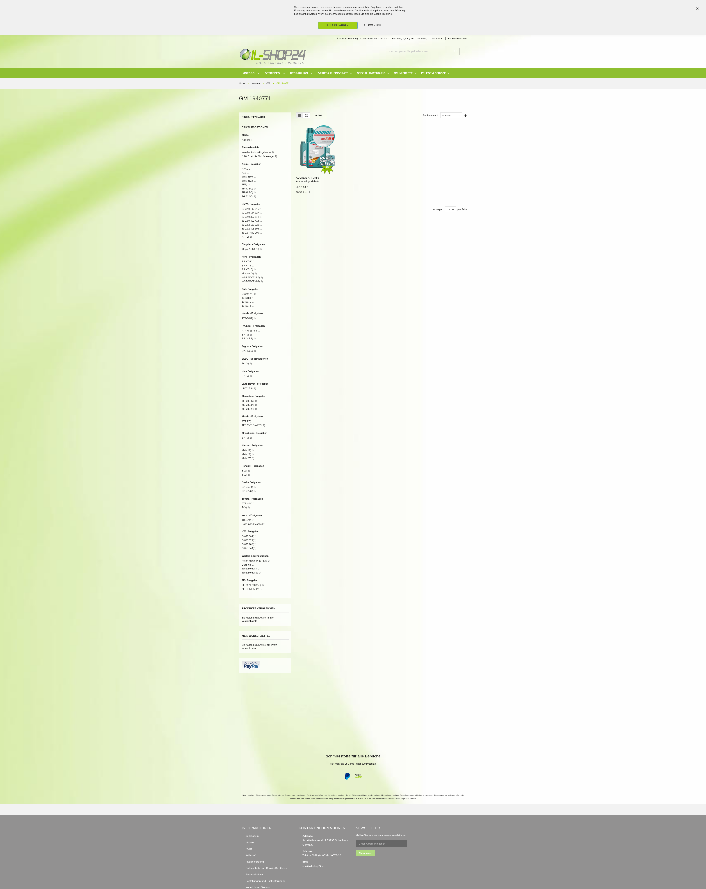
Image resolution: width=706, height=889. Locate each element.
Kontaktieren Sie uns (258, 887)
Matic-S (248, 454)
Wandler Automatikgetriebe (258, 152)
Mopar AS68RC (252, 249)
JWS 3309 (249, 176)
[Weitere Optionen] (251, 668)
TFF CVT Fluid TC (253, 425)
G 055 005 (249, 536)
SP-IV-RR (249, 338)
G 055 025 (249, 540)
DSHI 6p (248, 564)
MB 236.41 (249, 409)
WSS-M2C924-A (252, 277)
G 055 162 (249, 544)
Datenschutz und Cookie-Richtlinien (266, 868)
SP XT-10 (249, 269)
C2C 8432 (249, 351)
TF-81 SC (249, 192)
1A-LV (247, 363)
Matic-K (248, 450)
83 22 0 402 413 (252, 220)
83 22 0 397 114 (252, 217)
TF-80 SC (249, 188)
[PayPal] (347, 779)
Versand (250, 842)
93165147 (249, 491)
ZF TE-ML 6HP (251, 589)
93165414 (249, 487)
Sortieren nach (430, 115)
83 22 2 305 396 (252, 228)
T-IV (246, 507)
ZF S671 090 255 (253, 585)
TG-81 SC (249, 196)
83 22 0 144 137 (252, 213)
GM (268, 83)
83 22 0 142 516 (252, 209)
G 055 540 (249, 548)
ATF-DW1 (249, 318)
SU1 (246, 474)
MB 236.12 (249, 401)
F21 (245, 172)
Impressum (252, 835)
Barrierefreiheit (254, 874)
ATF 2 (247, 236)
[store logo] (272, 55)
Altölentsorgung (255, 861)
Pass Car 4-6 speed (254, 524)
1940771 (248, 301)
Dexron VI (249, 294)
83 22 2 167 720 (252, 224)
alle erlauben (338, 25)
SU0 (246, 470)
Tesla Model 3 (251, 568)
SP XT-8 (248, 265)
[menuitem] (249, 73)
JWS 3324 (249, 180)
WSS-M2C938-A (252, 281)
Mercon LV (249, 273)
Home (242, 83)
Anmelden (437, 38)
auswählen (372, 25)
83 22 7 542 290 (252, 232)
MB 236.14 (249, 405)
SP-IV (247, 334)
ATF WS (248, 503)
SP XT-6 (248, 261)
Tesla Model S (251, 572)
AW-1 (246, 168)
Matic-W (248, 458)
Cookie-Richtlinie (383, 13)
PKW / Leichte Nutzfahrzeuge (259, 156)
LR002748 (249, 388)
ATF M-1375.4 (251, 330)
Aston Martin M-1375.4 (256, 560)
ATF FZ (247, 421)
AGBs (249, 848)
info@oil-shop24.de (313, 866)
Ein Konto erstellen (457, 38)
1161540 (248, 520)
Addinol (247, 140)
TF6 (245, 184)
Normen (256, 83)
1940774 (248, 305)
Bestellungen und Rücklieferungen (266, 880)
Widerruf (251, 855)
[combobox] (423, 51)
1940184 (248, 298)
